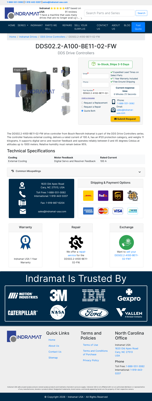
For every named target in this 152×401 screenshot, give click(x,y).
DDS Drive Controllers (52, 36)
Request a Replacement (95, 102)
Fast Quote (138, 27)
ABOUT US (116, 27)
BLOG (127, 25)
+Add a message (88, 98)
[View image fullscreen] (55, 70)
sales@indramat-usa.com (55, 2)
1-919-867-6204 (55, 202)
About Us (54, 345)
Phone (85, 82)
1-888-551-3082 (15, 2)
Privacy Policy (91, 360)
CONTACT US (102, 27)
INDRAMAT (37, 25)
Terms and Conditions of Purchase (95, 352)
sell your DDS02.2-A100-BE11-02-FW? (126, 255)
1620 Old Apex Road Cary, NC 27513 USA (126, 352)
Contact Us (55, 351)
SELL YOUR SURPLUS (80, 27)
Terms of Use (90, 344)
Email (85, 74)
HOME (11, 25)
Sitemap (53, 357)
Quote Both (89, 110)
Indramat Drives (28, 36)
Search (141, 13)
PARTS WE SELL (51, 27)
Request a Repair (92, 106)
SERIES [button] (22, 25)
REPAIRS (67, 25)
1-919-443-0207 (33, 2)
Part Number (88, 90)
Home (12, 36)
